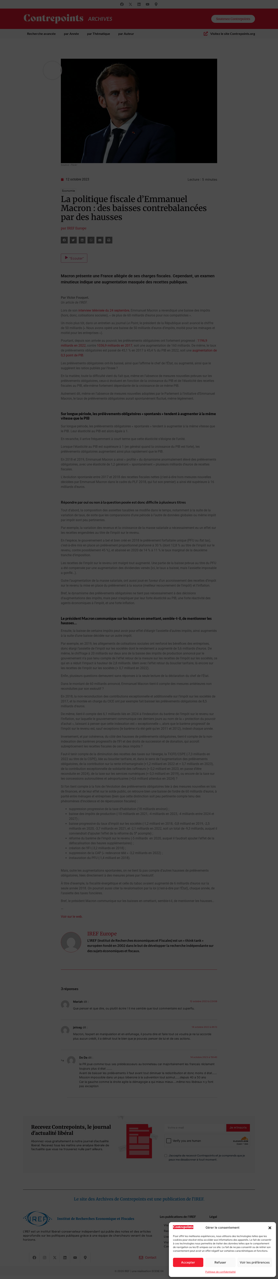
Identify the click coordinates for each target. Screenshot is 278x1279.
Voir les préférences (255, 1262)
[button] (270, 1228)
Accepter (188, 1262)
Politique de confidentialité (220, 1271)
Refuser (220, 1262)
